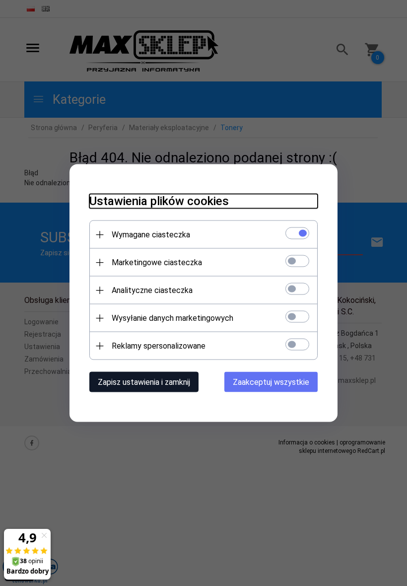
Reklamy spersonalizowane (158, 346)
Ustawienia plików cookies (159, 201)
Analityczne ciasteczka (152, 290)
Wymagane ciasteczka (151, 234)
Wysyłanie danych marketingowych (172, 318)
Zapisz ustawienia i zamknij (144, 382)
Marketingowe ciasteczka (157, 262)
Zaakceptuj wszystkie (271, 382)
